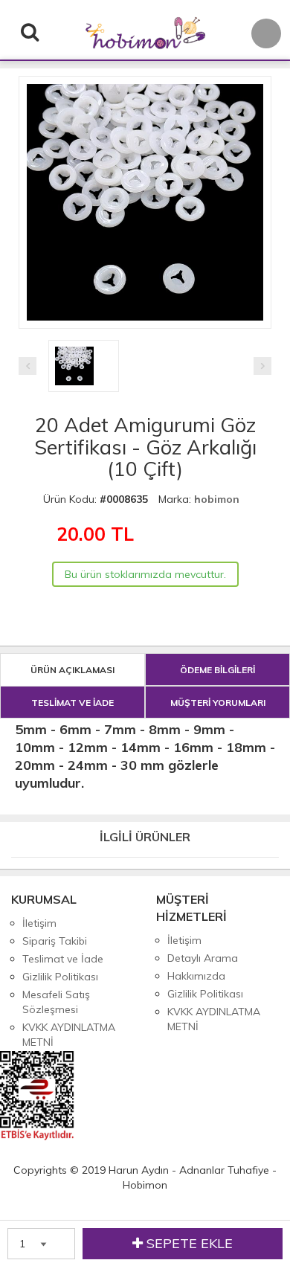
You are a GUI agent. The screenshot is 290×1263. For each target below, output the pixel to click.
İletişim (39, 923)
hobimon (216, 499)
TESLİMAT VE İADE (72, 702)
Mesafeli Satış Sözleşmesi (56, 1002)
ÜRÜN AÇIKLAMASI (72, 669)
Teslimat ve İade (62, 958)
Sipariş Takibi (54, 941)
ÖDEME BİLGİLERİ (217, 669)
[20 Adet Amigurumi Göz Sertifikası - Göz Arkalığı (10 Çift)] (145, 80)
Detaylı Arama (202, 958)
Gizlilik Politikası (60, 976)
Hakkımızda (196, 976)
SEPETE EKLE (188, 1243)
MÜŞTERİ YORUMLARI (217, 702)
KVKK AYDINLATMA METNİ (68, 1035)
